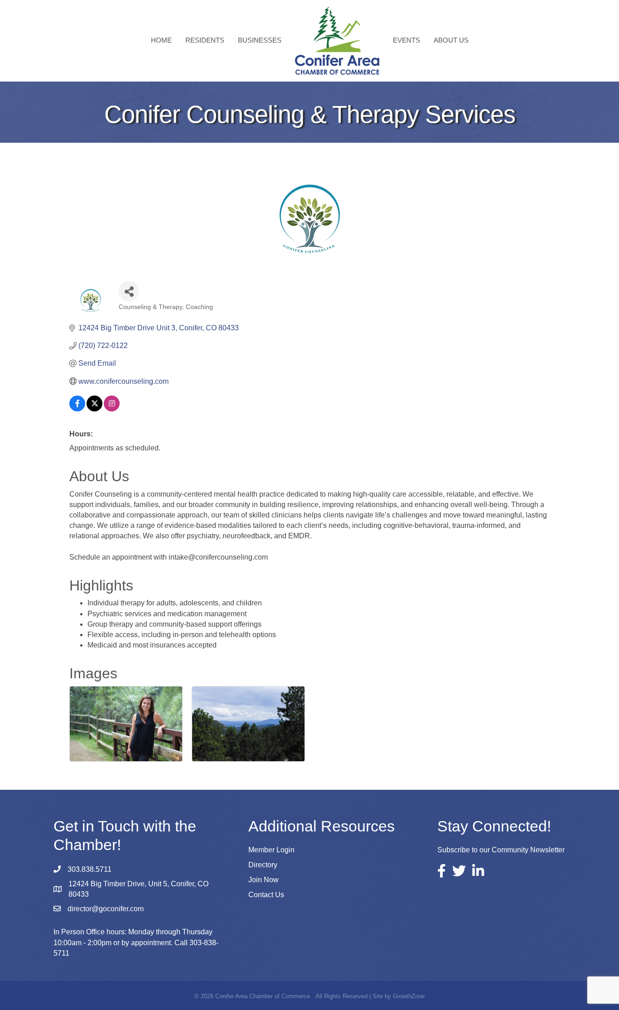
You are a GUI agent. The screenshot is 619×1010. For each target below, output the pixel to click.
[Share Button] (129, 291)
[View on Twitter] (94, 409)
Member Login (271, 850)
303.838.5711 (89, 869)
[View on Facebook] (77, 409)
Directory (262, 865)
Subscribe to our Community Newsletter (501, 850)
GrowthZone (409, 996)
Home (161, 40)
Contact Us (266, 895)
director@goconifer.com (106, 909)
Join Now (263, 880)
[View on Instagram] (112, 409)
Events (406, 40)
